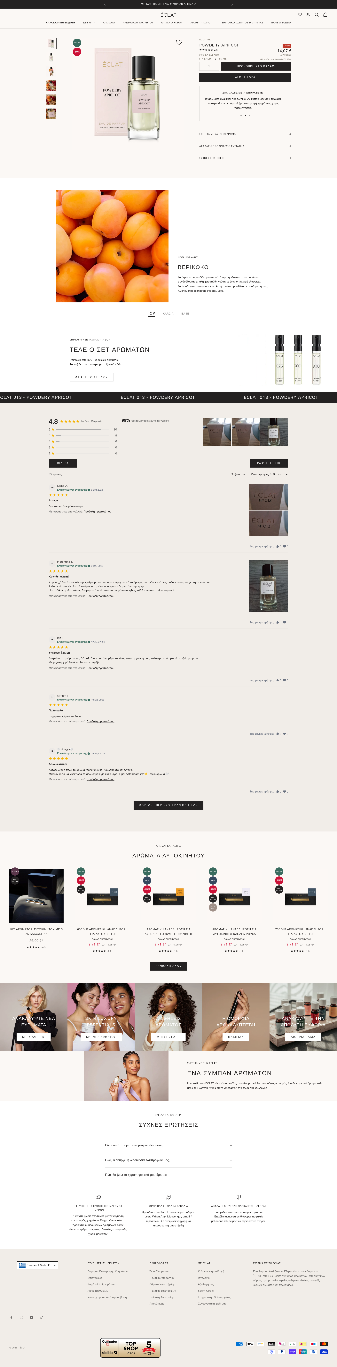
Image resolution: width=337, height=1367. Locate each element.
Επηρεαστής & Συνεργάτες (214, 1297)
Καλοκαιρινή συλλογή (211, 1271)
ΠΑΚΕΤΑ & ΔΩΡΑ (281, 22)
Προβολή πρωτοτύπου (97, 511)
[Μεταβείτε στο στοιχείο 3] (51, 71)
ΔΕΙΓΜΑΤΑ (89, 22)
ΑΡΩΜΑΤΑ (109, 22)
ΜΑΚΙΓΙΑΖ (236, 1036)
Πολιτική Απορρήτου (162, 1277)
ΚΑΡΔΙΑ (168, 313)
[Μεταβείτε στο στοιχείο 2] (51, 57)
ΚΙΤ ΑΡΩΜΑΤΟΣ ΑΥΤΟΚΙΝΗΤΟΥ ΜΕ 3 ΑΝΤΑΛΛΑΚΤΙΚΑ (36, 932)
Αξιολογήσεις (206, 1284)
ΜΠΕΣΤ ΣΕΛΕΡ (168, 1036)
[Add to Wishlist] (179, 42)
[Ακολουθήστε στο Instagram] (21, 1317)
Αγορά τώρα (245, 77)
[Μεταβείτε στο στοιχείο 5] (51, 99)
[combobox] (37, 1265)
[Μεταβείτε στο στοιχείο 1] (51, 43)
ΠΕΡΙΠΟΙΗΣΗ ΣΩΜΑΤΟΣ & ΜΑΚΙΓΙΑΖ (241, 22)
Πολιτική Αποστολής (162, 1297)
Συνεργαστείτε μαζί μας (212, 1303)
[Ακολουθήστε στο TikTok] (42, 1317)
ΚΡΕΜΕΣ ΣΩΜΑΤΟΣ (101, 1036)
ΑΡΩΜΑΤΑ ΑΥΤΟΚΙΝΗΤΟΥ (138, 22)
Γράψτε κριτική (269, 463)
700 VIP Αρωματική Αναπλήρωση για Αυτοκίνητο (300, 932)
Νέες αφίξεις (33, 1036)
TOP (151, 313)
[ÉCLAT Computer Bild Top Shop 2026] (130, 1348)
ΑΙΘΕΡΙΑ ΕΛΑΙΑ (303, 1036)
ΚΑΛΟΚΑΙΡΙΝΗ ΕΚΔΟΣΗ (60, 22)
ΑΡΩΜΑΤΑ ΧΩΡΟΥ (172, 22)
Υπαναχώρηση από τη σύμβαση (107, 1297)
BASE (185, 313)
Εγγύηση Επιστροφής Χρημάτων (108, 1271)
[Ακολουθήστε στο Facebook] (11, 1317)
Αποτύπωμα (157, 1303)
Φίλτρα (63, 463)
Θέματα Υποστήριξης (162, 1284)
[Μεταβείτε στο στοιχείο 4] (51, 85)
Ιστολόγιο (204, 1277)
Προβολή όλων (168, 966)
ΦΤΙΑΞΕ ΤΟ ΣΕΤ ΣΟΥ (91, 377)
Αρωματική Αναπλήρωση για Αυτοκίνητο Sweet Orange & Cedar (168, 932)
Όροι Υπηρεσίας (159, 1271)
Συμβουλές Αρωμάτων (101, 1284)
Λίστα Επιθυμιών (98, 1290)
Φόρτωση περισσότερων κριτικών (168, 805)
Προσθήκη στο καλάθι (256, 66)
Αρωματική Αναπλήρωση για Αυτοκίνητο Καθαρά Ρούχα (234, 932)
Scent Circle (206, 1290)
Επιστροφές (95, 1277)
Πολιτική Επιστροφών (163, 1290)
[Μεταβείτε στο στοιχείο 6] (51, 113)
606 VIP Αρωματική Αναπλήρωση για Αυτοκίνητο (102, 932)
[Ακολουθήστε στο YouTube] (32, 1317)
